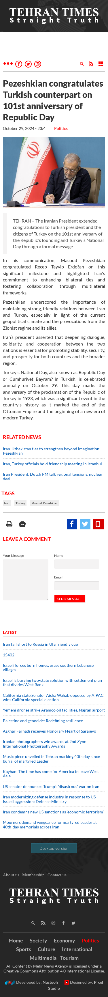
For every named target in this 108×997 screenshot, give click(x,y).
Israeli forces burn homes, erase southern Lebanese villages (48, 667)
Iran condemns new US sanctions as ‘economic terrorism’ (53, 811)
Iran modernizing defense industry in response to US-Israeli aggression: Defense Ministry (50, 799)
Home (16, 940)
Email (58, 577)
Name (58, 555)
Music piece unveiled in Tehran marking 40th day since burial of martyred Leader (51, 758)
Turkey (20, 503)
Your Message (13, 555)
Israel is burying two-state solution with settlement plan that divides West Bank (52, 682)
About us (11, 875)
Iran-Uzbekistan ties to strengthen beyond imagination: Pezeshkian (52, 450)
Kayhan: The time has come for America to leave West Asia (51, 773)
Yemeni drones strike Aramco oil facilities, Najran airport (54, 709)
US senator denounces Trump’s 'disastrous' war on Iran (51, 786)
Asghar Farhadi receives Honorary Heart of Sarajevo (49, 731)
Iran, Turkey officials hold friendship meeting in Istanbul (53, 463)
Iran (7, 503)
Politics (61, 128)
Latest (10, 632)
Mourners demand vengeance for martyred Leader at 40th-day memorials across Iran (50, 824)
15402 (8, 654)
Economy (64, 940)
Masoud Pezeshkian (44, 503)
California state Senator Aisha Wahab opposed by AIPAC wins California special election (53, 697)
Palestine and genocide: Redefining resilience (43, 720)
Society (38, 940)
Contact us (57, 875)
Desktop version (54, 848)
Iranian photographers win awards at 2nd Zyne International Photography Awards (44, 743)
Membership (33, 875)
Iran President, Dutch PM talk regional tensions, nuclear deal (53, 476)
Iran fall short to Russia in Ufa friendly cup (40, 644)
